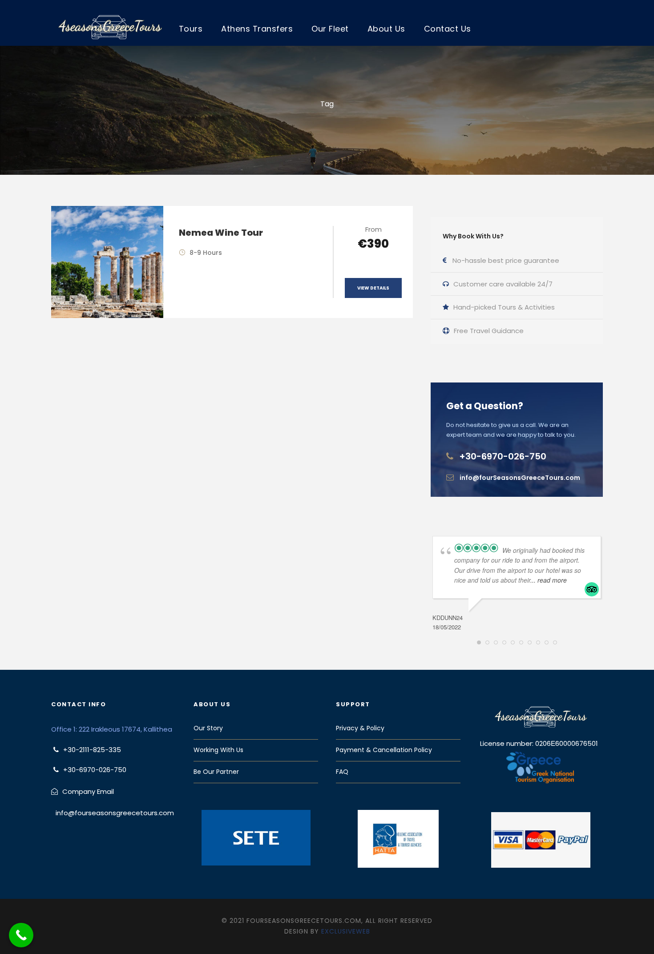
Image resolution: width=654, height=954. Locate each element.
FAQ (342, 771)
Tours (191, 28)
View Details (373, 288)
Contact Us (447, 28)
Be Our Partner (216, 771)
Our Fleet (330, 28)
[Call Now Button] (21, 935)
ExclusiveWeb (345, 931)
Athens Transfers (257, 28)
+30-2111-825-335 (92, 749)
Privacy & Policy (360, 728)
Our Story (208, 728)
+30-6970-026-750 (502, 456)
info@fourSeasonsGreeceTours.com (520, 477)
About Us (386, 28)
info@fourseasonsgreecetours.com (115, 812)
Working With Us (218, 749)
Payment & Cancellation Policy (384, 749)
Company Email (88, 791)
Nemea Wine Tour (221, 232)
